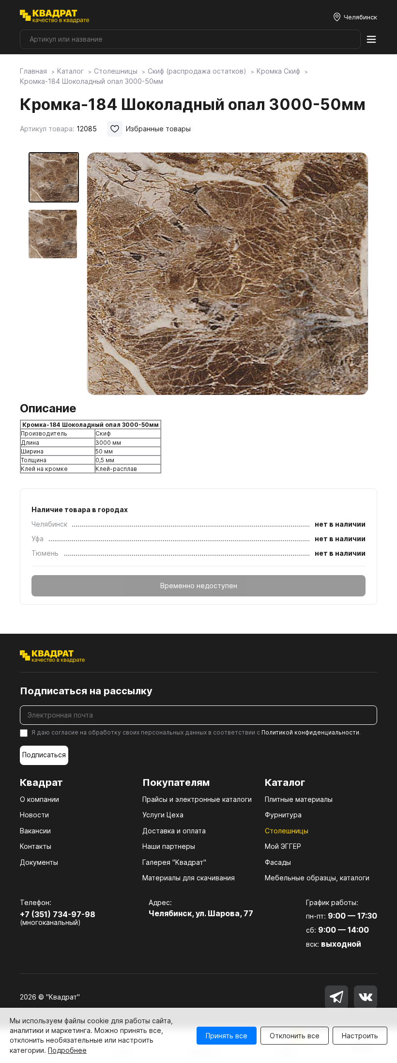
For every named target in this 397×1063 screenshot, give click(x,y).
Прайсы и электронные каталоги (197, 799)
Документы (39, 862)
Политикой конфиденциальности (310, 732)
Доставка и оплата (174, 831)
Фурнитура (283, 815)
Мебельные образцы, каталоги (317, 878)
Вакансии (35, 831)
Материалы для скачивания (188, 878)
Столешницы (286, 831)
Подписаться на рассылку (86, 691)
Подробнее (67, 1050)
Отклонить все (295, 1036)
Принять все (226, 1036)
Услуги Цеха (162, 815)
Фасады (278, 862)
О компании (39, 799)
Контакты (35, 846)
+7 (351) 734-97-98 (57, 914)
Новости (34, 815)
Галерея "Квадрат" (174, 862)
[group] (227, 273)
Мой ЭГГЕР (283, 846)
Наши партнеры (168, 846)
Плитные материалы (299, 799)
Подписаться (44, 754)
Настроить (360, 1036)
